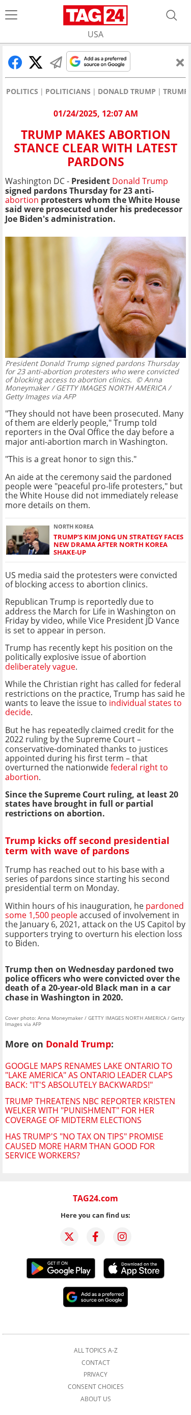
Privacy (95, 1374)
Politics (22, 91)
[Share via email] (56, 62)
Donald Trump (127, 91)
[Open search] (171, 15)
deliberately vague (40, 666)
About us (95, 1399)
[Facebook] (96, 1236)
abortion (22, 200)
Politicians (68, 91)
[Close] (180, 62)
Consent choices (96, 1386)
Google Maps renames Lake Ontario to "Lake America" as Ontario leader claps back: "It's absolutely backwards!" (89, 1075)
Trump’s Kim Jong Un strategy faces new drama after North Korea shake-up (118, 545)
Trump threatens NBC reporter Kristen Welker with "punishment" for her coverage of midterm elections (90, 1111)
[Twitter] (69, 1236)
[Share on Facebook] (15, 62)
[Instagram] (122, 1236)
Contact (95, 1362)
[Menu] (11, 15)
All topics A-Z (96, 1350)
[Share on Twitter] (35, 62)
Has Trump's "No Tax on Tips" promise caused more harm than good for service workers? (84, 1146)
